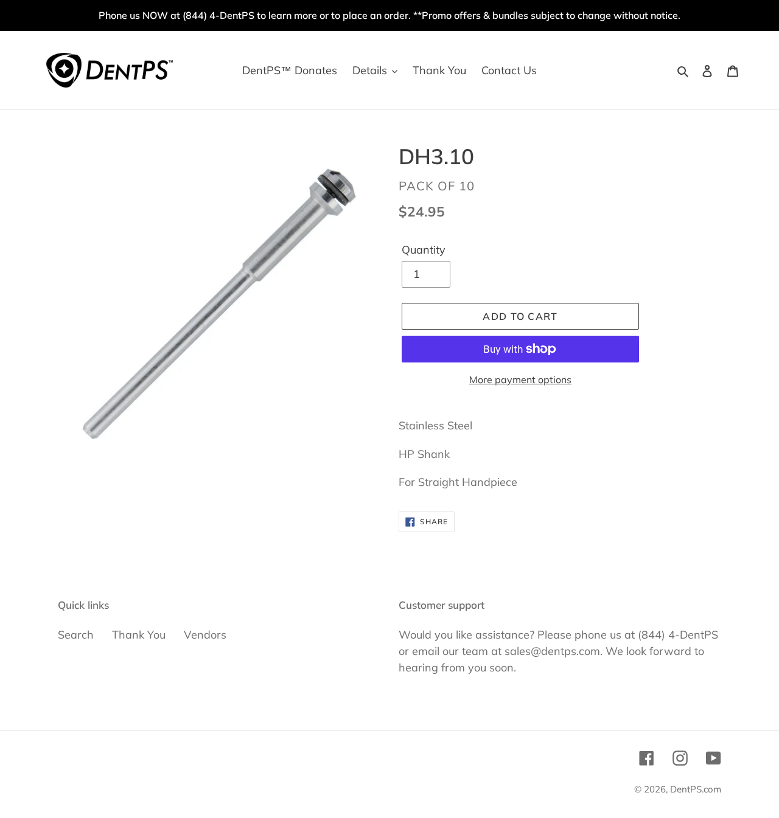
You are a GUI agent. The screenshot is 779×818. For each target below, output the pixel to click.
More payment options (520, 379)
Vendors (205, 635)
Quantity (423, 250)
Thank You (139, 635)
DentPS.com (695, 789)
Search (76, 635)
